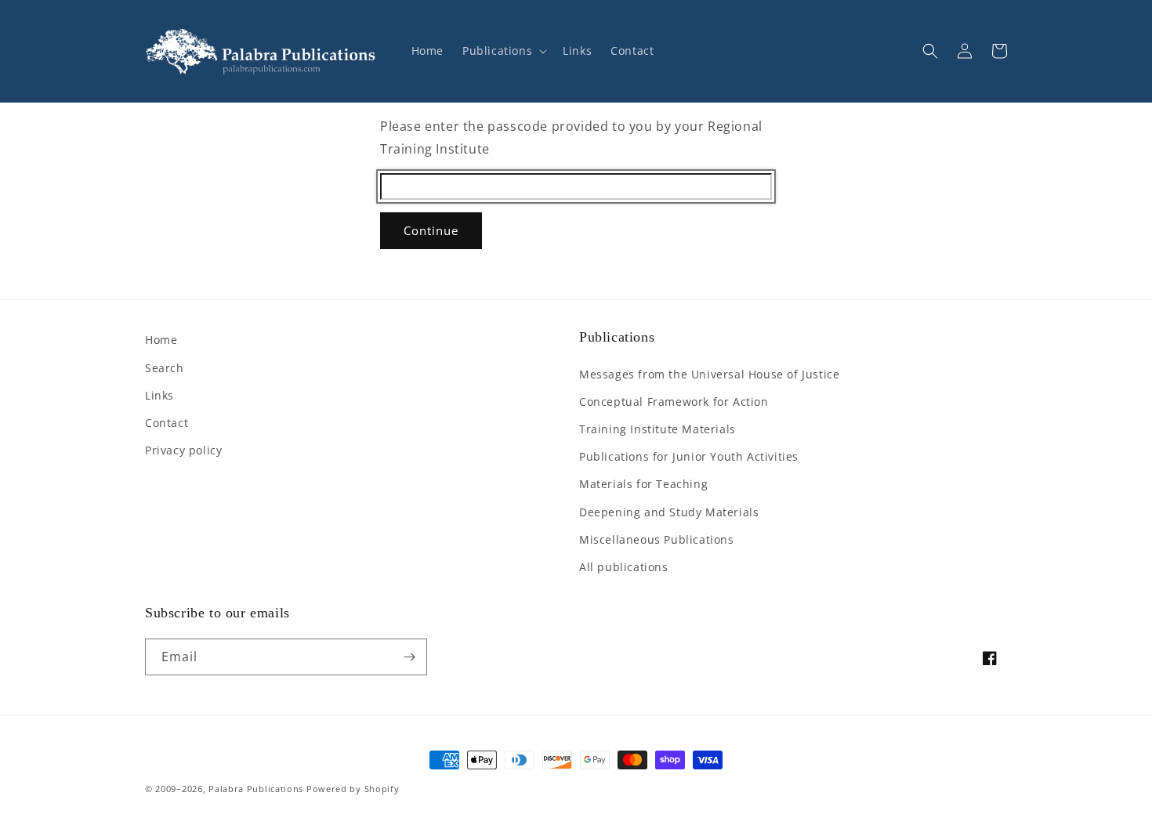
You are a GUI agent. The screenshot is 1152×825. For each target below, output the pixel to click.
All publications (623, 566)
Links (159, 395)
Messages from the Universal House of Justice (709, 374)
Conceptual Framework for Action (674, 401)
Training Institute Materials (657, 429)
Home (161, 339)
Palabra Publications (255, 788)
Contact (166, 422)
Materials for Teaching (643, 483)
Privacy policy (183, 450)
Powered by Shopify (353, 788)
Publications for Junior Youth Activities (689, 456)
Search (164, 367)
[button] (503, 50)
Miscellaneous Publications (656, 539)
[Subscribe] (409, 657)
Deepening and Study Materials (669, 512)
